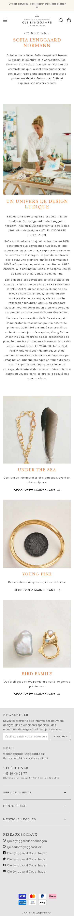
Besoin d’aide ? (59, 4)
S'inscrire (60, 736)
